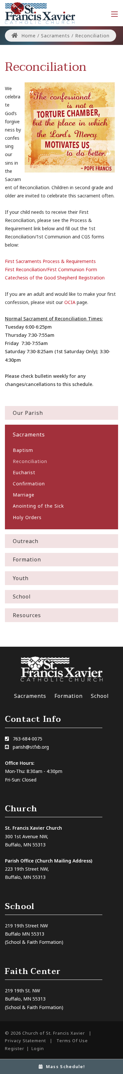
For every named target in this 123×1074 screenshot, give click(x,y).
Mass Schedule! (65, 1066)
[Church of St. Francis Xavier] (40, 12)
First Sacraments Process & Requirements (50, 261)
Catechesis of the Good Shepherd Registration (55, 277)
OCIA (69, 302)
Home (28, 35)
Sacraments (30, 695)
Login (37, 1048)
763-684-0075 (27, 739)
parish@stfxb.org (31, 747)
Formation (68, 695)
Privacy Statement (25, 1041)
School (100, 695)
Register (14, 1048)
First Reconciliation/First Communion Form (51, 269)
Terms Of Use (72, 1041)
